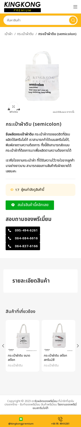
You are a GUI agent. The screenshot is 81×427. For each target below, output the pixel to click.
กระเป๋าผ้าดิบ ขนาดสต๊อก (19, 357)
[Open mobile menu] (75, 6)
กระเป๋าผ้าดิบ (25, 34)
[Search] (73, 20)
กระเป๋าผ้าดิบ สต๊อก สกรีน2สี (55, 357)
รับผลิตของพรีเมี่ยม (46, 401)
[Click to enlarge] (13, 106)
